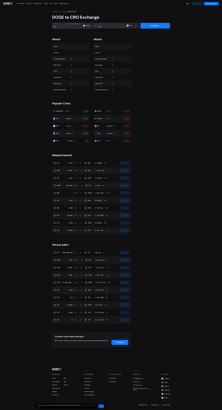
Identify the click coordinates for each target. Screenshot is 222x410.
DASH (89, 178)
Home (54, 378)
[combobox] (64, 3)
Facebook (167, 378)
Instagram (167, 390)
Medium (166, 386)
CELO (58, 275)
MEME (59, 185)
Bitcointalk (167, 394)
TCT (89, 252)
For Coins (86, 388)
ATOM (90, 305)
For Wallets (87, 385)
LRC (58, 305)
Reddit (166, 397)
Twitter (166, 382)
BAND (58, 260)
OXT (58, 230)
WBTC (90, 223)
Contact (46, 3)
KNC (89, 297)
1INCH (89, 208)
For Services (87, 381)
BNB (89, 163)
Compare (124, 252)
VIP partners (87, 378)
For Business (112, 381)
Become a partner (211, 3)
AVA (58, 163)
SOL (58, 320)
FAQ (51, 3)
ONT (58, 312)
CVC (89, 312)
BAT (89, 170)
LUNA (58, 267)
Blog (55, 3)
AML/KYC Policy (143, 405)
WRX (89, 290)
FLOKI (58, 282)
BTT (58, 252)
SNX (58, 208)
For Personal (112, 378)
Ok (101, 406)
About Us (28, 3)
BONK (90, 282)
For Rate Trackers (89, 391)
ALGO (90, 275)
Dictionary (55, 394)
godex (55, 12)
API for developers (89, 394)
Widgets (54, 391)
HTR (89, 267)
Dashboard (197, 3)
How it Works (20, 3)
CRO (58, 223)
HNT (58, 200)
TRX (58, 178)
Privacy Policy (155, 405)
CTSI (89, 320)
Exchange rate (37, 3)
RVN (58, 215)
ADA (89, 215)
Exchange (63, 12)
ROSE (58, 170)
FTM (58, 297)
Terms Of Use (166, 405)
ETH (90, 185)
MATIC (90, 193)
